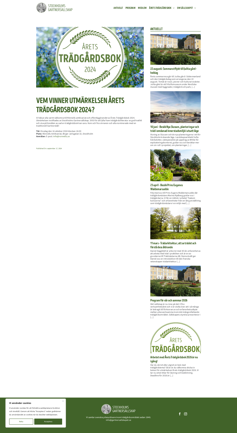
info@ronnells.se (61, 136)
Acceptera (48, 421)
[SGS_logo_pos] (54, 3)
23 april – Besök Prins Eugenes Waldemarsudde (166, 187)
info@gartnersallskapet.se (118, 420)
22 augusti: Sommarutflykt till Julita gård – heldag (173, 71)
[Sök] (200, 7)
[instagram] (185, 413)
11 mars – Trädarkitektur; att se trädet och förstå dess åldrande (173, 245)
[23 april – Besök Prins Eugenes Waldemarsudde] (175, 165)
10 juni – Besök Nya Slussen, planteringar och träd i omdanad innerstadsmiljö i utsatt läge (174, 129)
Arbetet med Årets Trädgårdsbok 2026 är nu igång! (174, 359)
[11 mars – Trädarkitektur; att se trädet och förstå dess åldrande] (175, 223)
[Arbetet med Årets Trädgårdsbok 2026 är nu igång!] (175, 337)
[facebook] (179, 413)
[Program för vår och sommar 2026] (175, 281)
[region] (35, 413)
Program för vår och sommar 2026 (168, 300)
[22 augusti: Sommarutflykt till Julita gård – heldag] (175, 49)
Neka (21, 421)
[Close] (63, 401)
